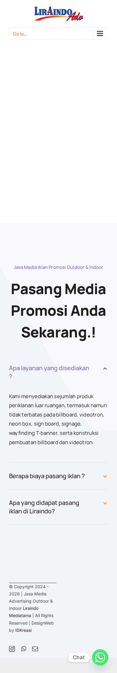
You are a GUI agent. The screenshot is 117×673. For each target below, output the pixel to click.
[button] (58, 372)
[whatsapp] (23, 649)
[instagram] (12, 649)
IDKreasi (23, 630)
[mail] (35, 649)
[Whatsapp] (100, 657)
